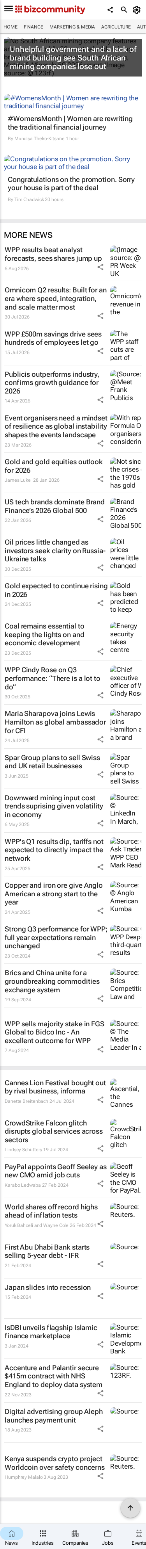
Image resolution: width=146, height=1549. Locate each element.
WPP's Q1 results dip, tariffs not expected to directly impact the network (54, 849)
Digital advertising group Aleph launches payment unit (54, 1415)
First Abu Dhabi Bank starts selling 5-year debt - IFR (47, 1251)
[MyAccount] (138, 10)
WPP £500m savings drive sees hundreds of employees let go (53, 338)
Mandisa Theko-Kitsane (39, 138)
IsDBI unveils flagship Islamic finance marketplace (51, 1331)
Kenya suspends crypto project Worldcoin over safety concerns (55, 1463)
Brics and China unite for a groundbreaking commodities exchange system (52, 981)
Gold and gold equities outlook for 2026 (54, 466)
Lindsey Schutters (23, 1149)
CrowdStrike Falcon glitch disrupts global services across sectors (54, 1131)
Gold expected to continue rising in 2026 (56, 590)
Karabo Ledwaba (23, 1185)
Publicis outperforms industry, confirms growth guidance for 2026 (52, 382)
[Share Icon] (100, 267)
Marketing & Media (72, 27)
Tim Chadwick (29, 199)
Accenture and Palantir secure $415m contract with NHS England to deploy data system (53, 1376)
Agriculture (116, 27)
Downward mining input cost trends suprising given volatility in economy (54, 806)
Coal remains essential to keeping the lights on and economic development (44, 634)
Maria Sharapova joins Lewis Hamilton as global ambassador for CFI (55, 721)
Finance (33, 27)
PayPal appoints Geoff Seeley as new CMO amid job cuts (56, 1171)
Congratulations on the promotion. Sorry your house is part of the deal (71, 183)
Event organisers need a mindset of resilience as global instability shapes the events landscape (56, 426)
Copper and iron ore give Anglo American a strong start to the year (54, 893)
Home (11, 27)
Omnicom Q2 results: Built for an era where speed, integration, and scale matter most (56, 298)
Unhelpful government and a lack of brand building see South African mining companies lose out (73, 58)
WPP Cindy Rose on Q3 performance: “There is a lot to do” (52, 678)
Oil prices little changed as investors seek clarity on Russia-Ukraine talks (55, 550)
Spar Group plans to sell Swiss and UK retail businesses (52, 761)
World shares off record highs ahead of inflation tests (51, 1211)
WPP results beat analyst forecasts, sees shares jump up (53, 254)
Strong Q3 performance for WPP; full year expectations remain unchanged (56, 937)
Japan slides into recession (48, 1287)
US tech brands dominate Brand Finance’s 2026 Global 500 (55, 506)
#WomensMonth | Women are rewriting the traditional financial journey (70, 122)
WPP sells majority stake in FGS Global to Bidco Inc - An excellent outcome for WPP (54, 1032)
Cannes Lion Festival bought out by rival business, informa (55, 1087)
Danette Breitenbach (26, 1101)
